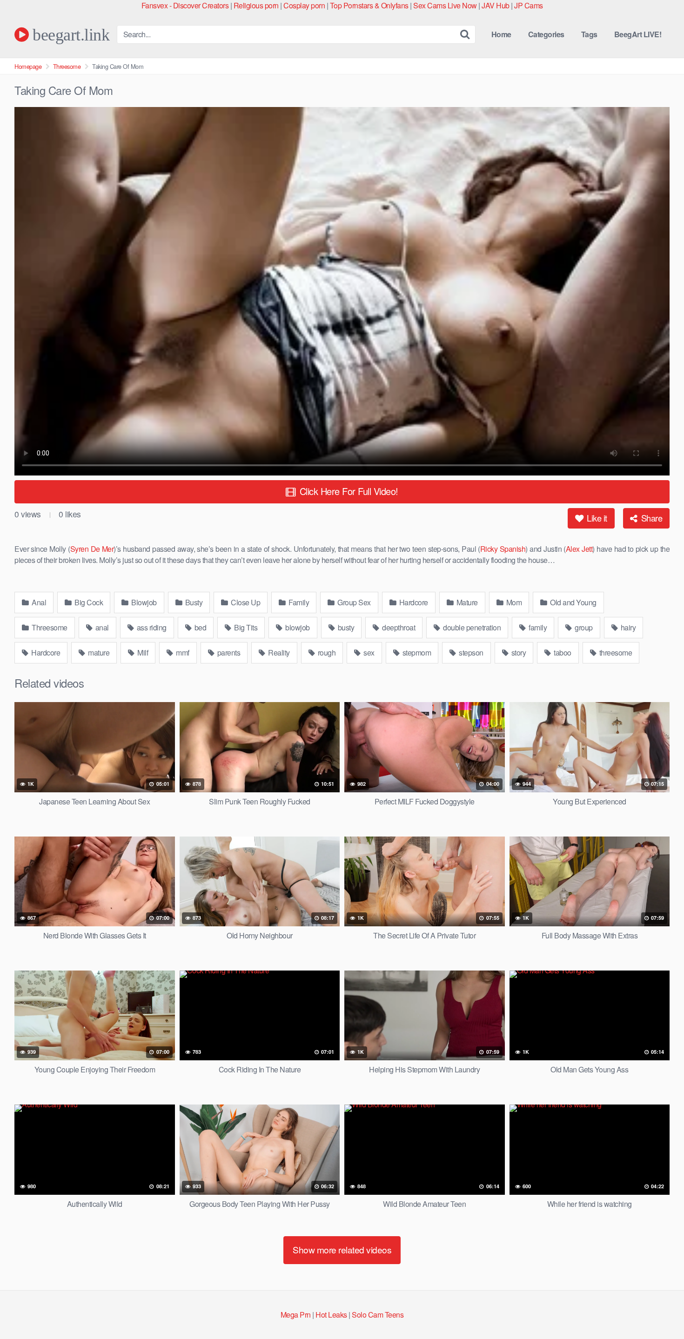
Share (650, 518)
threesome (614, 652)
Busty (192, 602)
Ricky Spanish (502, 548)
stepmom (416, 652)
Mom (513, 602)
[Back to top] (658, 1309)
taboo (561, 652)
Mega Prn (296, 1314)
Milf (142, 652)
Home (501, 34)
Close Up (245, 602)
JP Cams (528, 5)
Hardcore (412, 602)
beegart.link (69, 34)
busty (345, 627)
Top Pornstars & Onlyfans (369, 5)
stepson (470, 652)
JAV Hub (496, 5)
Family (298, 602)
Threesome (67, 66)
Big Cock (88, 602)
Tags (589, 34)
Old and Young (573, 602)
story (518, 652)
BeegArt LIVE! (638, 34)
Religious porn (256, 5)
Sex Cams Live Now (445, 5)
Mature (466, 602)
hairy (627, 627)
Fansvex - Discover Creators (185, 5)
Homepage (27, 66)
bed (199, 627)
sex (368, 652)
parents (227, 652)
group (583, 627)
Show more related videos (342, 1249)
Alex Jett (579, 548)
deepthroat (398, 627)
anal (101, 627)
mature (98, 652)
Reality (278, 652)
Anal (38, 602)
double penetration (471, 627)
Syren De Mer (92, 548)
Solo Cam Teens (377, 1314)
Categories (546, 34)
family (537, 627)
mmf (181, 652)
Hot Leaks (331, 1314)
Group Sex (353, 602)
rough (325, 652)
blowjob (297, 627)
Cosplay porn (304, 5)
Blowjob (143, 602)
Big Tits (245, 627)
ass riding (151, 627)
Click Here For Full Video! (347, 491)
